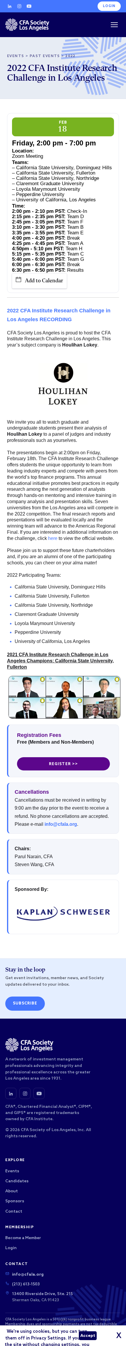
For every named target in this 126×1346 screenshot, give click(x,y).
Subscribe (25, 1003)
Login (109, 6)
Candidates (16, 1181)
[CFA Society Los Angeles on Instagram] (24, 1093)
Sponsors (14, 1201)
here (52, 538)
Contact (13, 1211)
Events (15, 56)
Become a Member (23, 1238)
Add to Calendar (44, 281)
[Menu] (114, 24)
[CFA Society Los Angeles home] (27, 25)
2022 (70, 56)
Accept (87, 1335)
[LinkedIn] (9, 6)
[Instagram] (19, 6)
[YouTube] (29, 6)
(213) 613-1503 (26, 1284)
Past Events (45, 56)
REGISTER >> (63, 764)
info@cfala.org (61, 824)
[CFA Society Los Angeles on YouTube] (39, 1093)
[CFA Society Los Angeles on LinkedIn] (10, 1093)
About (11, 1191)
